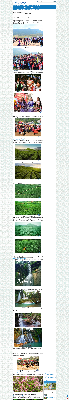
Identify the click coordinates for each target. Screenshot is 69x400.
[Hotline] (67, 398)
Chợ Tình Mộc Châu (47, 376)
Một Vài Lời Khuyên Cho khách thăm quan (49, 380)
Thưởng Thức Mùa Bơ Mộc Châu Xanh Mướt (19, 395)
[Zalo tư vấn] (67, 396)
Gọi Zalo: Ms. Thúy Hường (25, 7)
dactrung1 (26, 7)
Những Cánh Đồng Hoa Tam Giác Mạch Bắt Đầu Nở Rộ (50, 378)
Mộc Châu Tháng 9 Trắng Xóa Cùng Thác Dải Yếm (50, 375)
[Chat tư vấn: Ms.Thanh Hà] (33, 7)
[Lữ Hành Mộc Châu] (13, 9)
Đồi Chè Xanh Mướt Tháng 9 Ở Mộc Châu (49, 374)
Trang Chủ (22, 2)
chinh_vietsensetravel (39, 7)
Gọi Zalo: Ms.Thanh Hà (32, 7)
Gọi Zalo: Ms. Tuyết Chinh (38, 7)
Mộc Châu (28, 13)
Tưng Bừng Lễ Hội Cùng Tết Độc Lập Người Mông (50, 373)
